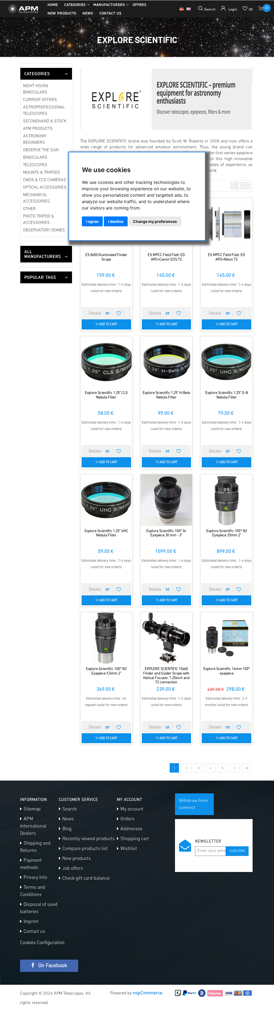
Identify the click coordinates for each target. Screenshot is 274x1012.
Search (69, 809)
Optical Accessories (44, 187)
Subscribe (237, 851)
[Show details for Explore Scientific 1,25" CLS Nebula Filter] (106, 362)
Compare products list (84, 849)
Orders (127, 819)
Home (53, 4)
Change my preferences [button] (155, 221)
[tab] (46, 74)
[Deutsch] (181, 9)
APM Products (38, 129)
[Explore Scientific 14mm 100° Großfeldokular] (226, 638)
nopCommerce (147, 993)
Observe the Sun (40, 150)
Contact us (110, 13)
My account (131, 809)
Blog (66, 829)
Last (246, 768)
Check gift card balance (85, 878)
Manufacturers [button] (109, 4)
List (244, 185)
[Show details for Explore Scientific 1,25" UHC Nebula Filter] (106, 500)
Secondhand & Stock (45, 121)
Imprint (30, 922)
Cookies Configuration (42, 943)
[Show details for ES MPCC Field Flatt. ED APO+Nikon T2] (226, 224)
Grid (234, 185)
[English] (188, 9)
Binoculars (35, 158)
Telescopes (35, 165)
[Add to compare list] (107, 313)
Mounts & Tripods (41, 172)
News (88, 13)
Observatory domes (44, 230)
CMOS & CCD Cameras (44, 180)
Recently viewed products (88, 839)
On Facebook (52, 965)
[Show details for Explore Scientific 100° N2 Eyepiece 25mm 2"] (226, 500)
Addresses (131, 829)
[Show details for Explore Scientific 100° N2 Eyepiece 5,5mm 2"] (106, 638)
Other (29, 209)
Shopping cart (134, 839)
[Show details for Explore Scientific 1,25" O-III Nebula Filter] (226, 362)
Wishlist (128, 849)
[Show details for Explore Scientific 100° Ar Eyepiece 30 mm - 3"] (166, 500)
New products (62, 13)
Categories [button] (75, 4)
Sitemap (31, 809)
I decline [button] (115, 221)
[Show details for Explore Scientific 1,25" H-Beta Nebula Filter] (166, 362)
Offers (139, 4)
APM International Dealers (33, 826)
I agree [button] (92, 221)
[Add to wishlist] (119, 313)
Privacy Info (34, 877)
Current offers (40, 100)
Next (234, 768)
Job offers (72, 868)
